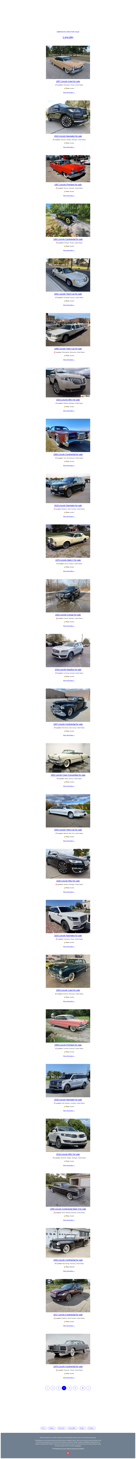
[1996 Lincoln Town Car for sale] (68, 346)
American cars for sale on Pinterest (75, 1448)
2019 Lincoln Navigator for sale (68, 505)
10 (82, 1388)
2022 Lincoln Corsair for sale (68, 615)
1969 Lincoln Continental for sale (68, 454)
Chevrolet (61, 1428)
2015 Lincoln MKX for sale (68, 400)
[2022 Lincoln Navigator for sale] (68, 133)
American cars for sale (68, 32)
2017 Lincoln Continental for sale (68, 1315)
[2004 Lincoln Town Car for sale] (68, 827)
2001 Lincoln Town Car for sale (68, 294)
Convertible (72, 1428)
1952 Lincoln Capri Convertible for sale (68, 775)
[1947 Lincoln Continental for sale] (68, 721)
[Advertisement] (68, 14)
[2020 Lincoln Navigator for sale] (68, 932)
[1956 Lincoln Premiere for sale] (68, 1042)
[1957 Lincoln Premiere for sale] (68, 181)
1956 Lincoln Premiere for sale (68, 1045)
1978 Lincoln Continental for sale (68, 1366)
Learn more (78, 1445)
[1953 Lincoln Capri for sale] (68, 987)
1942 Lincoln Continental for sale (68, 1260)
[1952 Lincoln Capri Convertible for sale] (68, 772)
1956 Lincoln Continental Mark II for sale (68, 1209)
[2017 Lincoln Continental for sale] (68, 1312)
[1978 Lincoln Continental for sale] (68, 1363)
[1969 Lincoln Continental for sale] (68, 451)
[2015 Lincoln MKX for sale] (68, 397)
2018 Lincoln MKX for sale (68, 1154)
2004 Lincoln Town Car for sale (68, 830)
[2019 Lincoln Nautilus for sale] (68, 666)
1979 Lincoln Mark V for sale (68, 560)
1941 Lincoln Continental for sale (68, 239)
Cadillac (51, 1428)
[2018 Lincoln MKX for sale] (68, 1151)
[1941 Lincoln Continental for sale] (68, 236)
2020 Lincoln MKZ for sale (68, 881)
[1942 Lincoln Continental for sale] (68, 1257)
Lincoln (68, 37)
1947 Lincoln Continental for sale (68, 724)
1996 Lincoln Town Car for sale (68, 348)
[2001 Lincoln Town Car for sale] (68, 291)
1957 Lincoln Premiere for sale (68, 184)
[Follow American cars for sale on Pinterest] (68, 1454)
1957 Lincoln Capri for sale (68, 81)
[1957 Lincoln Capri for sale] (68, 78)
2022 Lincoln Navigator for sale (68, 136)
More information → (69, 92)
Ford (43, 1428)
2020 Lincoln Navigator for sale (68, 935)
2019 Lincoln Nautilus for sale (68, 669)
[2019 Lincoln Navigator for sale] (68, 502)
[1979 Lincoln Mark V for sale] (68, 557)
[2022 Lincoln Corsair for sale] (68, 612)
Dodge (82, 1428)
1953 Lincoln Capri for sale (68, 990)
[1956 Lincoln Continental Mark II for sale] (68, 1206)
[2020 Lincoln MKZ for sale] (68, 878)
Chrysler (90, 1428)
